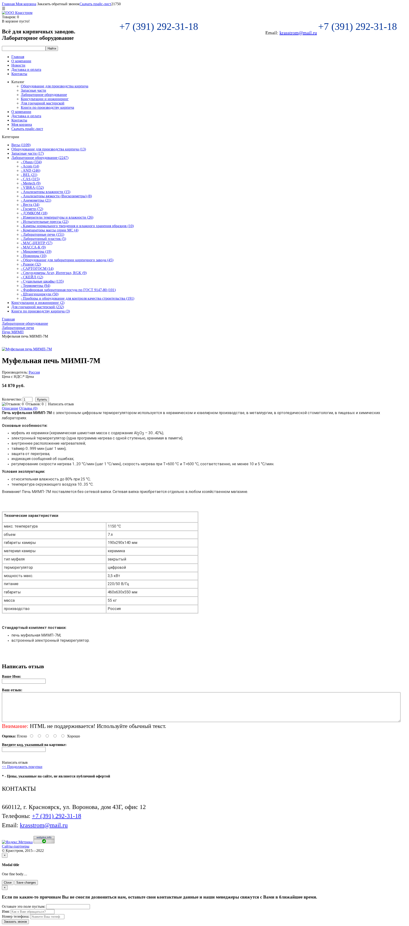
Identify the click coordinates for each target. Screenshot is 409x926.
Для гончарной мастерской (42, 103)
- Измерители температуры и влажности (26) (57, 217)
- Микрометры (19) (36, 251)
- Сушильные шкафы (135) (42, 281)
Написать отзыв (61, 404)
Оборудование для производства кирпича (54, 86)
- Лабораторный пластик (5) (43, 239)
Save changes (26, 882)
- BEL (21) (29, 175)
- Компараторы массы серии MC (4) (49, 230)
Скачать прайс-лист (95, 4)
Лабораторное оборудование (44, 95)
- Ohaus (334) (31, 162)
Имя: (6, 911)
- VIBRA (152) (32, 187)
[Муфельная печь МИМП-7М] (27, 349)
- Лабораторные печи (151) (42, 234)
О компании (21, 61)
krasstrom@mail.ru (298, 32)
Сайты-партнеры (15, 846)
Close (8, 882)
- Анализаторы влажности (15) (45, 192)
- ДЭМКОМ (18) (34, 213)
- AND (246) (30, 170)
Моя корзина (25, 4)
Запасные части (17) (27, 153)
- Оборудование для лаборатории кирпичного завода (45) (67, 260)
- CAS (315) (30, 179)
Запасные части (33, 90)
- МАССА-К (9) (33, 247)
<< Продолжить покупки (22, 767)
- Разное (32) (31, 264)
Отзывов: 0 (35, 404)
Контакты (19, 74)
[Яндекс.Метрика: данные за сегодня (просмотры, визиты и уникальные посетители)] (17, 842)
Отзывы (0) (28, 408)
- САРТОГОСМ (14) (37, 269)
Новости (18, 65)
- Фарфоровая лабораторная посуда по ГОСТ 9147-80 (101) (68, 290)
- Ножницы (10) (33, 256)
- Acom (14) (30, 166)
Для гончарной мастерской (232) (37, 307)
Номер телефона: (15, 916)
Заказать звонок (15, 921)
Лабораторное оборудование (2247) (39, 158)
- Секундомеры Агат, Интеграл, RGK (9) (54, 273)
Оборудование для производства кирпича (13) (48, 149)
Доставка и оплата (26, 70)
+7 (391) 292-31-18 (160, 26)
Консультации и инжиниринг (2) (37, 303)
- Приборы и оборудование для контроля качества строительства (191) (77, 298)
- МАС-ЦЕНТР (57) (36, 243)
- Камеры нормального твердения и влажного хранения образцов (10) (77, 226)
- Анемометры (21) (36, 200)
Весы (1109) (21, 145)
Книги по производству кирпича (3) (40, 311)
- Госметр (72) (32, 209)
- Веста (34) (30, 205)
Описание (10, 408)
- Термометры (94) (35, 286)
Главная (8, 4)
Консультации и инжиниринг (45, 99)
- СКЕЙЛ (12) (32, 277)
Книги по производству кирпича (47, 107)
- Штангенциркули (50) (39, 294)
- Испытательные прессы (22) (44, 222)
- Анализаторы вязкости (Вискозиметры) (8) (56, 196)
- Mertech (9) (30, 183)
